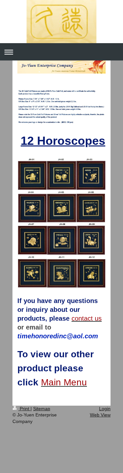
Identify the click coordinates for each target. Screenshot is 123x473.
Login (105, 408)
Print (24, 408)
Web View (100, 414)
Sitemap (41, 408)
